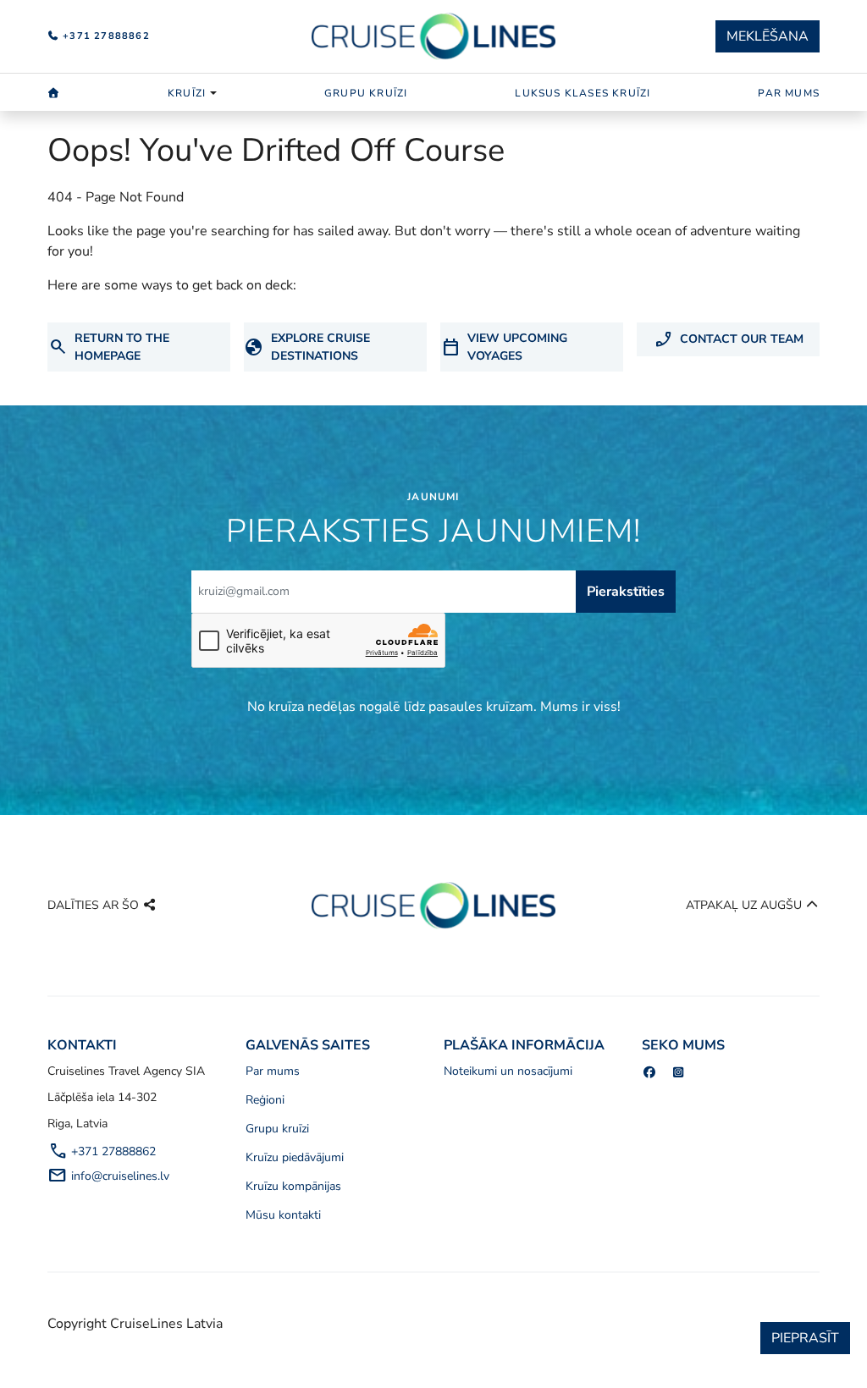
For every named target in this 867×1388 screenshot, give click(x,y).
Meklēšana (767, 36)
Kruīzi (187, 93)
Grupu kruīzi (365, 93)
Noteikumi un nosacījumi (508, 1071)
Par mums (789, 93)
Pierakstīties (626, 591)
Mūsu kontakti (283, 1215)
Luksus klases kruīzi (582, 93)
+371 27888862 (104, 36)
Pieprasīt (805, 1338)
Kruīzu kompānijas (293, 1186)
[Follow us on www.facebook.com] (649, 1073)
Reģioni (265, 1100)
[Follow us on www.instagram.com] (679, 1073)
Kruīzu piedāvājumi (295, 1157)
